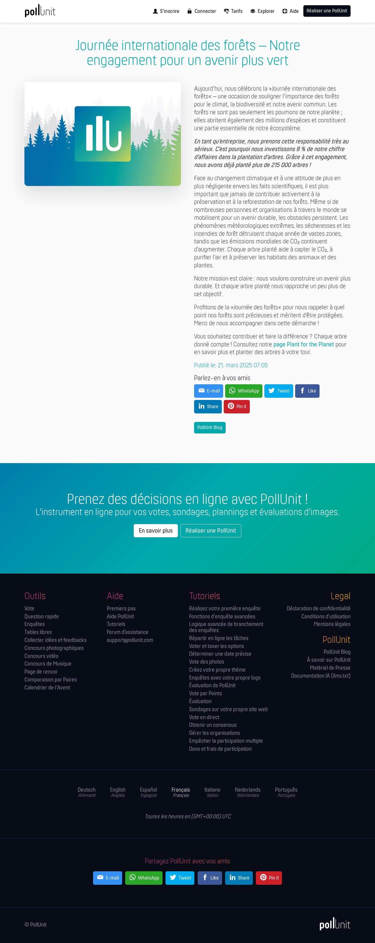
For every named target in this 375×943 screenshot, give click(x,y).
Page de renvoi (40, 672)
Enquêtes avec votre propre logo (225, 678)
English (117, 792)
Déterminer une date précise (220, 654)
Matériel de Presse (330, 668)
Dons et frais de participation (220, 749)
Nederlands (248, 792)
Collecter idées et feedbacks (55, 640)
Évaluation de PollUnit (212, 686)
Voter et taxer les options (216, 646)
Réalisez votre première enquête (225, 609)
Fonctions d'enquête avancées (222, 617)
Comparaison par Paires (50, 680)
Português (286, 792)
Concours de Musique (47, 664)
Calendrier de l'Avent (47, 688)
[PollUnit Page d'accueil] (49, 13)
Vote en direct (204, 718)
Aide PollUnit (120, 617)
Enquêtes (34, 624)
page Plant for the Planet (303, 344)
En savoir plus (156, 531)
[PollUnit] (332, 924)
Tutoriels (116, 624)
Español (148, 792)
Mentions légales (332, 624)
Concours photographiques (54, 648)
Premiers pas (121, 609)
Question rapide (41, 617)
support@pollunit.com (130, 640)
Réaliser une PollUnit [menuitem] (327, 11)
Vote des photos (206, 662)
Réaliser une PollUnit (211, 531)
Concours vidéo (41, 656)
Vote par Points (205, 694)
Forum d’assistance (128, 632)
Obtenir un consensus (213, 725)
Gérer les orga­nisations (214, 733)
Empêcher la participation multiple (226, 741)
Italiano (212, 792)
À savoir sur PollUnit (329, 660)
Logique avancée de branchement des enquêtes (226, 627)
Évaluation (200, 702)
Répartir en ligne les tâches (218, 638)
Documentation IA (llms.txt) (321, 676)
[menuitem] (164, 11)
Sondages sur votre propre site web (228, 710)
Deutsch (87, 792)
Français (181, 792)
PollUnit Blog (209, 427)
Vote (29, 609)
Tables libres (38, 632)
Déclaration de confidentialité (319, 609)
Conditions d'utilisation (326, 617)
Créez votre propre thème (217, 670)
